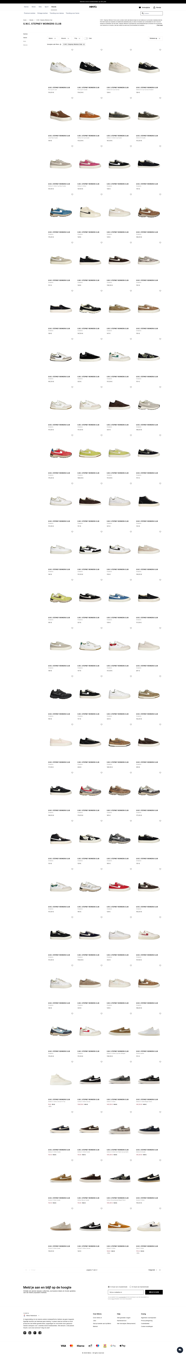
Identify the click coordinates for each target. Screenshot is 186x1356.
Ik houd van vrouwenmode (118, 1287)
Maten (51, 38)
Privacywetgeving (146, 1320)
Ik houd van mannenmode (140, 1287)
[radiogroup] (135, 1287)
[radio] (109, 1287)
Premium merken (29, 13)
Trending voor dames (57, 13)
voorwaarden (122, 1297)
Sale (90, 38)
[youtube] (34, 1333)
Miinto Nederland (31, 1315)
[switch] (88, 38)
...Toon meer (159, 25)
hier (113, 1298)
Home (24, 20)
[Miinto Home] (93, 7)
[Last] (159, 1270)
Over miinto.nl (97, 1317)
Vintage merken (42, 13)
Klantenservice (121, 1320)
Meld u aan (154, 1292)
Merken (95, 1326)
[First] (26, 1270)
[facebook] (39, 1333)
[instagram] (24, 1333)
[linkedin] (29, 1333)
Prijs (75, 38)
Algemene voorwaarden (148, 1317)
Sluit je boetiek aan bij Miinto (102, 1323)
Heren (34, 7)
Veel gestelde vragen (123, 1317)
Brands (54, 7)
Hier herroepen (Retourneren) (126, 1323)
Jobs (94, 1320)
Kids (40, 7)
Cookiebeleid (145, 1323)
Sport (46, 7)
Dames (26, 7)
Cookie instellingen (147, 1326)
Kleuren (63, 38)
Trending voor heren (72, 13)
